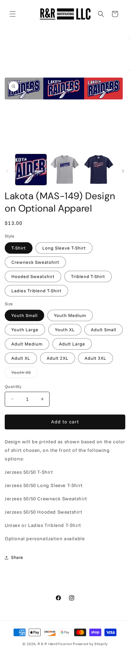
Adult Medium (27, 344)
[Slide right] (123, 171)
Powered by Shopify (90, 644)
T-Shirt (18, 248)
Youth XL (65, 330)
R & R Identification (55, 644)
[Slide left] (7, 171)
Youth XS (24, 373)
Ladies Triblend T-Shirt (36, 291)
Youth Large (24, 330)
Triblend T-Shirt (88, 276)
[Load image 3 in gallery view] (98, 169)
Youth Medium (70, 315)
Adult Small (103, 330)
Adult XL (20, 358)
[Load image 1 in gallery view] (30, 169)
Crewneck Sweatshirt (35, 262)
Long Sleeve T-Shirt (64, 248)
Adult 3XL (95, 358)
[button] (13, 14)
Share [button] (17, 557)
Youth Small (24, 315)
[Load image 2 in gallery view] (65, 169)
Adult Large (72, 344)
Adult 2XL (57, 358)
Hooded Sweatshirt (33, 276)
